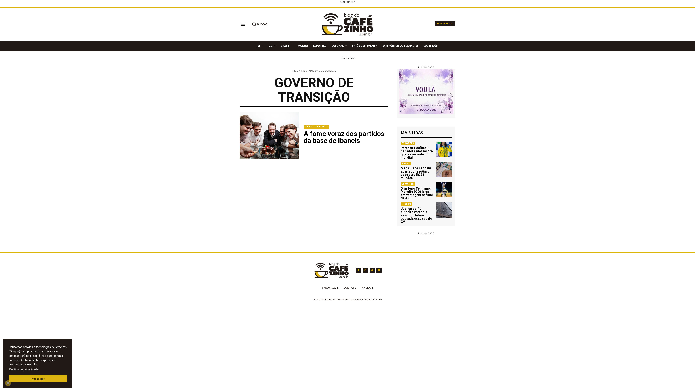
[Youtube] (379, 270)
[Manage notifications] (8, 383)
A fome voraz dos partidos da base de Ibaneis (344, 137)
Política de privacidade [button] (24, 369)
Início (295, 70)
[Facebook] (358, 270)
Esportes (408, 143)
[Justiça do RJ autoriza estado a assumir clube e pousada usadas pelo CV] (444, 210)
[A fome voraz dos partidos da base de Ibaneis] (269, 135)
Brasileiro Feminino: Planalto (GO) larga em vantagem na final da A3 (417, 193)
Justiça (406, 204)
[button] (259, 24)
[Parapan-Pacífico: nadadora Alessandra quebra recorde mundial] (444, 149)
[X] (372, 270)
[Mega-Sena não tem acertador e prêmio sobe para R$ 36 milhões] (444, 169)
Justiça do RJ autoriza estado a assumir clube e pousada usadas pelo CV (416, 215)
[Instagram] (365, 270)
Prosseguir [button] (37, 378)
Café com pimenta (316, 126)
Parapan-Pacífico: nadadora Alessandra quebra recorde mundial (417, 152)
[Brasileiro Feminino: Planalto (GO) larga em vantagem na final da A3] (444, 189)
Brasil (406, 163)
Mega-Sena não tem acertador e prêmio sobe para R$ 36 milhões (416, 173)
